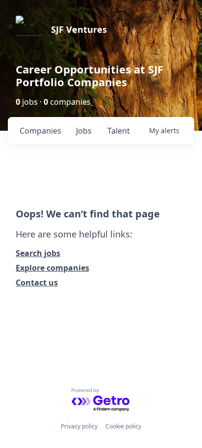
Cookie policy (123, 426)
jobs (84, 130)
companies (40, 130)
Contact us (37, 282)
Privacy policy (79, 426)
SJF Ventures (79, 29)
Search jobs (38, 253)
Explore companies (52, 267)
